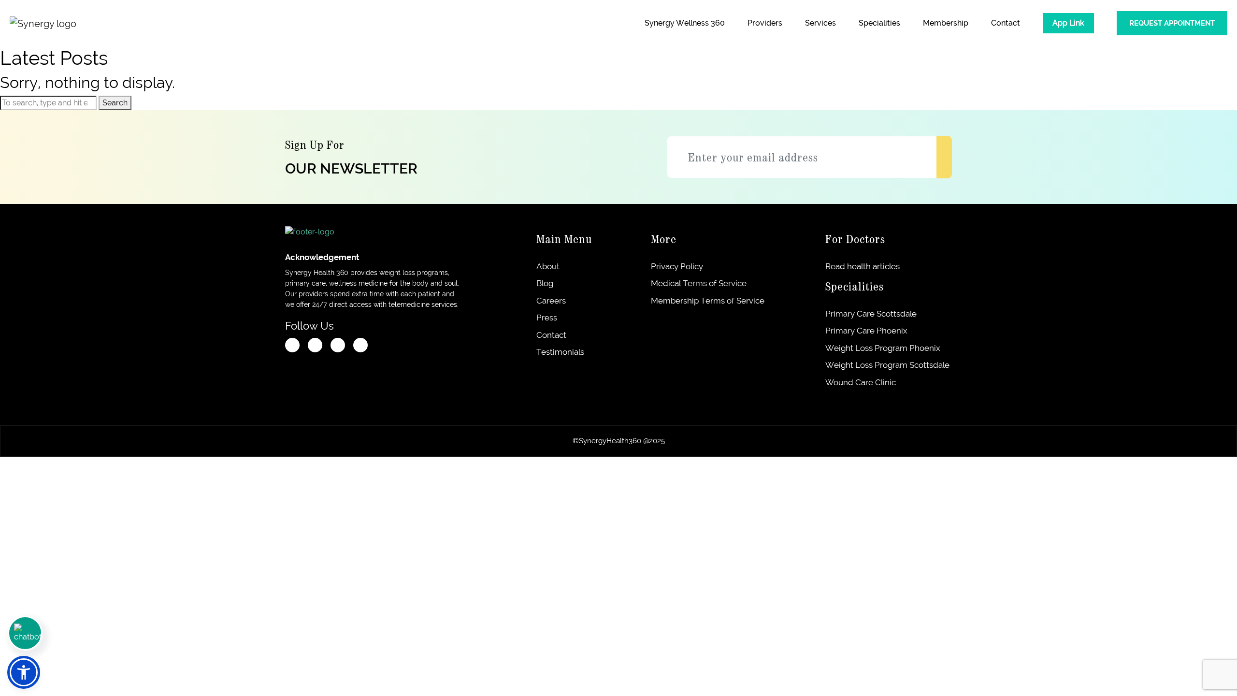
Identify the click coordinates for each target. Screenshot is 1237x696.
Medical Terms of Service (699, 283)
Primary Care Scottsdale (871, 314)
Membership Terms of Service (707, 300)
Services (820, 23)
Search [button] (115, 102)
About (549, 266)
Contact (1005, 23)
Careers (552, 300)
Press (548, 317)
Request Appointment (1172, 23)
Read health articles (862, 266)
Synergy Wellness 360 (685, 23)
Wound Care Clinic (860, 382)
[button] (24, 672)
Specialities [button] (879, 23)
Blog (546, 283)
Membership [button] (945, 23)
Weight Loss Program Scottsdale (887, 365)
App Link (1068, 23)
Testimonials (561, 352)
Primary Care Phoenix (866, 330)
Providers (765, 23)
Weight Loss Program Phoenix (882, 348)
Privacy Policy (677, 266)
